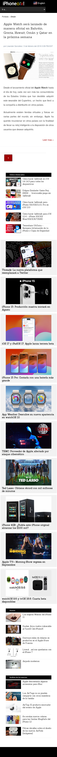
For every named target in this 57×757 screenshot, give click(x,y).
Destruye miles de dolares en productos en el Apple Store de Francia (36, 640)
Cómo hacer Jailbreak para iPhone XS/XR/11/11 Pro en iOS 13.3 (35, 205)
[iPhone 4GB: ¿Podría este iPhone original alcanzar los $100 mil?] (28, 521)
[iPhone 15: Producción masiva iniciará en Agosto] (28, 303)
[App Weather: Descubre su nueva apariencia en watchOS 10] (28, 410)
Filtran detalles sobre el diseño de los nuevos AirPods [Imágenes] (36, 731)
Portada (5, 16)
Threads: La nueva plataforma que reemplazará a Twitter (22, 271)
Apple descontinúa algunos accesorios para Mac (35, 682)
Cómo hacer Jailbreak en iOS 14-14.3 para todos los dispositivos (35, 181)
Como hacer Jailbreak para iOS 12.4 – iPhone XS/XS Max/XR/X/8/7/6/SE (36, 216)
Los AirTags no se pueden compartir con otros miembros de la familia (36, 696)
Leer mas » (48, 139)
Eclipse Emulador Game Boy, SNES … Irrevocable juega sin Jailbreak (36, 193)
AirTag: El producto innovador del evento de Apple (36, 706)
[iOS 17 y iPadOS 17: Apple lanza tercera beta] (28, 340)
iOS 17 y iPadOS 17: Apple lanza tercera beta (28, 343)
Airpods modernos (31, 661)
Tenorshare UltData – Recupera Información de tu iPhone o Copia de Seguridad (35, 228)
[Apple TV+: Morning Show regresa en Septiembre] (28, 558)
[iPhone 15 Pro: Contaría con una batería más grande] (28, 374)
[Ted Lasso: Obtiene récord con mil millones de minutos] (28, 484)
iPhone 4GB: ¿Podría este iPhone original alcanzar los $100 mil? (25, 526)
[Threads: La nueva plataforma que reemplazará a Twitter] (28, 266)
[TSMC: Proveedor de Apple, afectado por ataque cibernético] (28, 447)
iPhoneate (13, 3)
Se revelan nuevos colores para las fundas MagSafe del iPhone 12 (36, 719)
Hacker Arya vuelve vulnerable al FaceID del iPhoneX (36, 627)
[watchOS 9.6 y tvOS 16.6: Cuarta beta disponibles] (28, 595)
